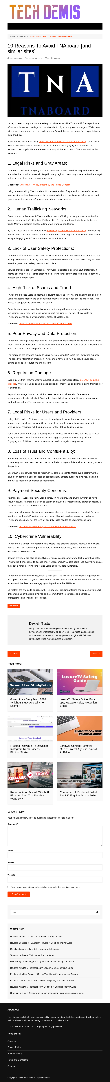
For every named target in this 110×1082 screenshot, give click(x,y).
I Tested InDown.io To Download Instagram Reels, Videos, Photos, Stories (29, 749)
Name (11, 850)
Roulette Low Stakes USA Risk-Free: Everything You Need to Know (42, 980)
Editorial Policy (15, 1053)
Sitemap (11, 1066)
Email (11, 862)
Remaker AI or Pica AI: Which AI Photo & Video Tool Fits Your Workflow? (29, 795)
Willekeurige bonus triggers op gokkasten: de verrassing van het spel (43, 961)
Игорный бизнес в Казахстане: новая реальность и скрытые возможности (47, 993)
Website (11, 875)
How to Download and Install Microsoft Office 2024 (45, 323)
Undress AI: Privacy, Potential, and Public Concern (44, 184)
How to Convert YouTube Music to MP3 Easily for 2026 (36, 936)
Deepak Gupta (16, 58)
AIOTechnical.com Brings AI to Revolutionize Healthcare (47, 526)
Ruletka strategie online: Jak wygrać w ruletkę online (35, 949)
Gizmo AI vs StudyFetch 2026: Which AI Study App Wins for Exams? (28, 702)
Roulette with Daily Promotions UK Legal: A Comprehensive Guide (41, 968)
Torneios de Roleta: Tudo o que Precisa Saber (32, 955)
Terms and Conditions (18, 1060)
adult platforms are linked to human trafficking (63, 141)
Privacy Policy (14, 1047)
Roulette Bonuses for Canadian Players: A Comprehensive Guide (41, 943)
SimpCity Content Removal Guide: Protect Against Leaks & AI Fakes (78, 749)
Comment (13, 824)
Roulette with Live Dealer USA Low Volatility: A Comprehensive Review (44, 974)
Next (94, 653)
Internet (57, 58)
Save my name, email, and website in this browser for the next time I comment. (45, 887)
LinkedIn (68, 639)
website (14, 606)
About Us (12, 1041)
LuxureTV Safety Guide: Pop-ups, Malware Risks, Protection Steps (78, 702)
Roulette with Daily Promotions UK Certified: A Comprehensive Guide (43, 987)
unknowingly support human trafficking (67, 230)
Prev (15, 653)
